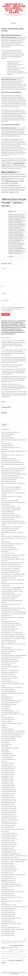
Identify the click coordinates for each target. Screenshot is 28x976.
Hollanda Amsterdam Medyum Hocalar (11, 918)
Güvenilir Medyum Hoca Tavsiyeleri (10, 623)
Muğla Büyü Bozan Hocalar (8, 880)
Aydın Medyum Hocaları (7, 848)
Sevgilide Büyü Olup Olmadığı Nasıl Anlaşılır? (12, 470)
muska (9, 113)
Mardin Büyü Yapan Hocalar (8, 802)
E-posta (3, 293)
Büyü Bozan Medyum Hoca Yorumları (10, 564)
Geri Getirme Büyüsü (6, 744)
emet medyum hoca (21, 943)
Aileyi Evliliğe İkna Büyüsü (7, 689)
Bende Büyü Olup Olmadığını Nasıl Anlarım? (12, 477)
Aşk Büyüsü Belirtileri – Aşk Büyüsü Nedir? (12, 632)
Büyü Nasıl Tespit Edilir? (7, 729)
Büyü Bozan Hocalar (6, 698)
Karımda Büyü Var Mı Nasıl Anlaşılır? (10, 572)
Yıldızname (4, 761)
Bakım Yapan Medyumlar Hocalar (9, 702)
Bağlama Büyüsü (5, 751)
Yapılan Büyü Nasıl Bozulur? (8, 627)
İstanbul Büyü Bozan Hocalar (8, 808)
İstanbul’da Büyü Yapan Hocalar (9, 857)
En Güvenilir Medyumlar (7, 511)
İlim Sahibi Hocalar (6, 615)
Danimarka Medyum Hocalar (8, 789)
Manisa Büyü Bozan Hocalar (11, 35)
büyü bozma (12, 40)
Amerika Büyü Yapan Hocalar (8, 791)
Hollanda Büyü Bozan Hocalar (8, 842)
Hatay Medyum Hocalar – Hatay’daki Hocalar (12, 861)
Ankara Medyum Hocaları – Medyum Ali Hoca (12, 891)
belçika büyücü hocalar (13, 949)
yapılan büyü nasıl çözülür (12, 947)
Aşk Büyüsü (4, 668)
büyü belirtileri (16, 56)
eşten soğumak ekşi (11, 964)
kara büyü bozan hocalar (17, 939)
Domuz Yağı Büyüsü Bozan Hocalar (10, 748)
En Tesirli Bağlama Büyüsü (8, 506)
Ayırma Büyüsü (5, 742)
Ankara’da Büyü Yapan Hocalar (9, 844)
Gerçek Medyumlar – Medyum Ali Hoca (11, 595)
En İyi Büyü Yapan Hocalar (8, 719)
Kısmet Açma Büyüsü (6, 647)
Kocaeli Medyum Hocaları (7, 910)
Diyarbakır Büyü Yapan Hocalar (9, 823)
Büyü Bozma (4, 449)
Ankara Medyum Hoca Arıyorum (9, 816)
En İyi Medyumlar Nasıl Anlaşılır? (9, 666)
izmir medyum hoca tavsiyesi (12, 962)
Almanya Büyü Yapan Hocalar (8, 801)
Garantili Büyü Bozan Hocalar (8, 481)
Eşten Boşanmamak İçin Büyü (9, 479)
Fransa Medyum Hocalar (7, 780)
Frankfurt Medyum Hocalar (8, 833)
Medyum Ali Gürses (8, 172)
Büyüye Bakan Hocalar (11, 350)
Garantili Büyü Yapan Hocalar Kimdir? (10, 472)
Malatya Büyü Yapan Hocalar (8, 810)
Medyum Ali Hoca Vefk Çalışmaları (10, 500)
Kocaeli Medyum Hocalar (7, 772)
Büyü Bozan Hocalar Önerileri (8, 578)
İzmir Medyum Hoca (6, 920)
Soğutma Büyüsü (5, 585)
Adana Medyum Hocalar (7, 778)
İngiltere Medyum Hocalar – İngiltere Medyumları (14, 906)
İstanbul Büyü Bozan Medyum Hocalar (11, 853)
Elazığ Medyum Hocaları (7, 863)
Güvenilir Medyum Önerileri (8, 740)
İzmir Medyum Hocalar (7, 765)
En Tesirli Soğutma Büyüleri (8, 759)
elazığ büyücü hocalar (17, 956)
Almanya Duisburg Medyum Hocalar (10, 927)
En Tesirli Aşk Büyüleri (7, 757)
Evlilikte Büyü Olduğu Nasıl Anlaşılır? (10, 515)
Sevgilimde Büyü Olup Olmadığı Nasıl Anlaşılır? (13, 733)
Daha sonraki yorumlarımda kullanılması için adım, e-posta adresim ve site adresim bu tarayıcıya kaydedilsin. (13, 309)
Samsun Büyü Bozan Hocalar (8, 852)
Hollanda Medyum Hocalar (8, 787)
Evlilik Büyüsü (4, 551)
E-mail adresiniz (6, 407)
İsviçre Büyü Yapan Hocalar (8, 825)
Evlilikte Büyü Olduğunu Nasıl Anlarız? (11, 570)
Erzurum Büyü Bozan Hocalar (8, 882)
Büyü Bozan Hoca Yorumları (8, 663)
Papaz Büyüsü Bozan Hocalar (8, 704)
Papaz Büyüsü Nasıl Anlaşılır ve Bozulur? (11, 649)
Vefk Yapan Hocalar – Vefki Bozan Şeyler (11, 526)
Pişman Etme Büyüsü (6, 721)
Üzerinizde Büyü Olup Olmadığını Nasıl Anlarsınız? (14, 440)
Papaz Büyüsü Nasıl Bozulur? (8, 491)
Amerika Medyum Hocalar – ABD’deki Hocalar (13, 929)
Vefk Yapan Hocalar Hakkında (9, 530)
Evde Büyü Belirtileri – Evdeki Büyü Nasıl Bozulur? (13, 612)
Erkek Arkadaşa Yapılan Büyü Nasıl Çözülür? (12, 521)
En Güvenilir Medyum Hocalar (8, 691)
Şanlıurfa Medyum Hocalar (11, 384)
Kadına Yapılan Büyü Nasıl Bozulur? (10, 610)
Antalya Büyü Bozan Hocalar (8, 878)
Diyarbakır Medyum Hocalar (8, 767)
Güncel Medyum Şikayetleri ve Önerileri (11, 736)
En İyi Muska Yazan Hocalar (8, 621)
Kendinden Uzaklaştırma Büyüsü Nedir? (11, 589)
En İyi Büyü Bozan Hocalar (8, 513)
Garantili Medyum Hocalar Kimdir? (10, 557)
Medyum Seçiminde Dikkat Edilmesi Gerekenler (13, 468)
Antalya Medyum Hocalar (7, 770)
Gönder (4, 424)
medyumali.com (10, 181)
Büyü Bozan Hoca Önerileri (8, 651)
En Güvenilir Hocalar (6, 443)
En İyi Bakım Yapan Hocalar (8, 547)
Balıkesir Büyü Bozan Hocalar (8, 908)
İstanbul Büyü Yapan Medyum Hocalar (11, 884)
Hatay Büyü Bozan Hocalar (8, 876)
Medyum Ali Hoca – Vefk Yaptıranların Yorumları (13, 536)
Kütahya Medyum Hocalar (8, 895)
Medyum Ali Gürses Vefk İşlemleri (9, 670)
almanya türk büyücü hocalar (15, 953)
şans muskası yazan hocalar (15, 958)
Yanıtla (10, 256)
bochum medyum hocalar (7, 956)
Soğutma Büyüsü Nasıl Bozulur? (9, 659)
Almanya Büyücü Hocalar (7, 804)
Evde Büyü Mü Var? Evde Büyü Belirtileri (11, 657)
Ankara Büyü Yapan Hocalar (12, 357)
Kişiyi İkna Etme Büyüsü (7, 717)
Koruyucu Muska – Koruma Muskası (10, 568)
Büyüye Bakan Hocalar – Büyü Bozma (10, 489)
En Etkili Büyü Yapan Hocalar (8, 640)
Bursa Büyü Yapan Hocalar (8, 836)
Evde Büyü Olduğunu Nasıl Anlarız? (10, 475)
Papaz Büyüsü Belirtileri (7, 445)
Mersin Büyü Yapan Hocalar (8, 821)
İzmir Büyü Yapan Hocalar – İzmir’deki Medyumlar (13, 855)
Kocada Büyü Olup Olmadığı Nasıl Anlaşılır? (12, 576)
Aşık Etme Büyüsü (6, 706)
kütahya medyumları (5, 945)
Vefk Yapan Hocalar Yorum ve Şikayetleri (11, 687)
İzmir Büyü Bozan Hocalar (11, 340)
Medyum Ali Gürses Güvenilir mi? (9, 681)
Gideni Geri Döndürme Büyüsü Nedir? (10, 509)
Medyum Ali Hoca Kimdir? (7, 438)
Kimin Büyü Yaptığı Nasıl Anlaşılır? (10, 549)
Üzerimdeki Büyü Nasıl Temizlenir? (10, 712)
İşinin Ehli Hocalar (6, 680)
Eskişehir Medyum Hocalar (8, 785)
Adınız (3, 401)
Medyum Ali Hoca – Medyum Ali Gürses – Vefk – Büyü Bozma (14, 8)
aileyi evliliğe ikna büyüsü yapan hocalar (16, 954)
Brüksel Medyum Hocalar (7, 795)
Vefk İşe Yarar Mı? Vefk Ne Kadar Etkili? (11, 625)
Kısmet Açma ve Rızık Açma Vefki (9, 596)
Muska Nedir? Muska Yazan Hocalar (10, 460)
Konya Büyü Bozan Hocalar (8, 846)
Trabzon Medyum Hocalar (8, 933)
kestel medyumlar (13, 943)
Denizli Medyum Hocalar (7, 889)
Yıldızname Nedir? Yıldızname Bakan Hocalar (12, 587)
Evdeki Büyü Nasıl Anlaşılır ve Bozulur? (11, 447)
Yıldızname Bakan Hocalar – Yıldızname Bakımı (13, 731)
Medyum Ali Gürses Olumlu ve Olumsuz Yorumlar (13, 608)
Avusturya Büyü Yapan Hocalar (9, 838)
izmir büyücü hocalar (16, 941)
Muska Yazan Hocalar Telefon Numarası (11, 566)
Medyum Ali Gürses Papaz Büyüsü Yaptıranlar (12, 562)
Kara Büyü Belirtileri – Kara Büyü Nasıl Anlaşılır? (13, 574)
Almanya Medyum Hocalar (8, 763)
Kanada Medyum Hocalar (7, 935)
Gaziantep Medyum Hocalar (8, 799)
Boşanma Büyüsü (5, 542)
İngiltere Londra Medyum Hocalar (10, 819)
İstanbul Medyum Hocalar (7, 797)
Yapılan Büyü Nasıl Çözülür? (8, 630)
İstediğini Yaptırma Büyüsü (8, 598)
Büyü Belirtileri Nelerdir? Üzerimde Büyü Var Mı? (13, 613)
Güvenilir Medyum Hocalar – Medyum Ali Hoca (13, 634)
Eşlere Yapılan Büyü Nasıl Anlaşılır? (10, 661)
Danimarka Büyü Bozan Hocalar (9, 869)
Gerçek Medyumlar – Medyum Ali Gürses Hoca (13, 555)
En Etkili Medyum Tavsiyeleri (8, 458)
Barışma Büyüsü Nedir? (10, 391)
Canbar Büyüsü (5, 708)
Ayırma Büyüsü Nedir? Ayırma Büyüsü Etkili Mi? (13, 638)
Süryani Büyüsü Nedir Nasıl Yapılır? (10, 528)
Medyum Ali (12, 972)
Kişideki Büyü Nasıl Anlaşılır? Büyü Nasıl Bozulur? (13, 474)
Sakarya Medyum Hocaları (8, 931)
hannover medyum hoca (6, 939)
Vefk (2, 441)
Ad (2, 286)
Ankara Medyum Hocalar (7, 774)
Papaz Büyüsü (6, 365)
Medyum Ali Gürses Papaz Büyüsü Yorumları (12, 583)
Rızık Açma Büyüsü (6, 664)
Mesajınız (4, 412)
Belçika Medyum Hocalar (7, 768)
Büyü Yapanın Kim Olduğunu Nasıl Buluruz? (12, 544)
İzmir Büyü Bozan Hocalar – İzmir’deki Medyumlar (13, 859)
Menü (15, 23)
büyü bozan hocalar (11, 37)
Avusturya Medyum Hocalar (8, 793)
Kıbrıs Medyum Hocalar (7, 782)
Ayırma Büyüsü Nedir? (7, 710)
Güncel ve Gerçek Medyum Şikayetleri (11, 487)
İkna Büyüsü (4, 727)
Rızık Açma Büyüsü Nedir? (8, 674)
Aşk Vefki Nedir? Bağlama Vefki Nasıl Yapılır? (12, 636)
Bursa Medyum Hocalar (7, 776)
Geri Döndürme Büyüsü (7, 753)
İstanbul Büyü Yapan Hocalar (8, 818)
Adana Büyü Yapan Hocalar (8, 814)
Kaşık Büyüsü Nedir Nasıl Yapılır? (9, 629)
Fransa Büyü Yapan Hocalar (8, 912)
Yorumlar (16, 973)
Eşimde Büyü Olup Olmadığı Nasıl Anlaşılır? (12, 734)
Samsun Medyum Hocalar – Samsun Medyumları (13, 874)
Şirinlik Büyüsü (5, 746)
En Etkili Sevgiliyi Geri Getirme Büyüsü (11, 508)
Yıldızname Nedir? (6, 653)
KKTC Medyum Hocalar (7, 827)
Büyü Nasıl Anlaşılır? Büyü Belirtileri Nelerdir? (13, 462)
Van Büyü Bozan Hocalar (7, 893)
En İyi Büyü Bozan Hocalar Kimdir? (10, 678)
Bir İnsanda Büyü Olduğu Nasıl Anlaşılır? (11, 700)
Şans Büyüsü (4, 606)
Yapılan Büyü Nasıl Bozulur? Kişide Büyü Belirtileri (14, 655)
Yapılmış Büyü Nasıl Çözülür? (8, 738)
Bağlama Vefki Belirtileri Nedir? (13, 376)
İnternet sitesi (5, 300)
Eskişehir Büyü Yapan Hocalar (9, 812)
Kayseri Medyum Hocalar (7, 784)
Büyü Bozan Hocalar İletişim (8, 642)
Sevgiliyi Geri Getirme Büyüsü (8, 676)
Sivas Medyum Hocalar (7, 872)
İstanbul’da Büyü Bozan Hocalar (9, 835)
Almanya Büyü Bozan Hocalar (8, 806)
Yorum (3, 268)
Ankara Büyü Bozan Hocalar (8, 871)
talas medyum (16, 951)
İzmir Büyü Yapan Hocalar (7, 840)
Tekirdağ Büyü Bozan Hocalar (8, 905)
